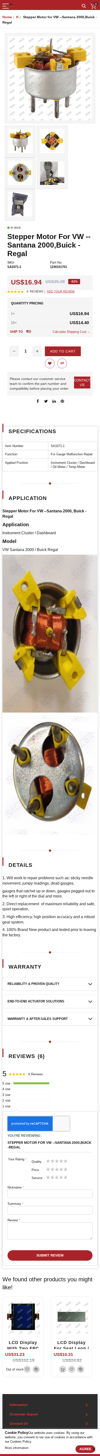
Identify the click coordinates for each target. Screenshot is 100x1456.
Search (84, 6)
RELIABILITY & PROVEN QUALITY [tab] (33, 984)
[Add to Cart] (62, 1369)
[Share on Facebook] (37, 400)
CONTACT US (82, 382)
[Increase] (37, 351)
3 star (6, 1095)
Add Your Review (61, 291)
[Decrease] (14, 351)
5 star (6, 1083)
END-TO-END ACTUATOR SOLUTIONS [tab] (36, 1001)
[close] (94, 1449)
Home (7, 17)
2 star (6, 1100)
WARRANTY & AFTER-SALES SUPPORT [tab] (38, 1019)
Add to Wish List (50, 363)
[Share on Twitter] (45, 400)
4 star (6, 1089)
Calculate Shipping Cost (69, 332)
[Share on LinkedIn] (54, 400)
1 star (6, 1106)
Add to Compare (62, 363)
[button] (27, 1369)
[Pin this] (62, 400)
